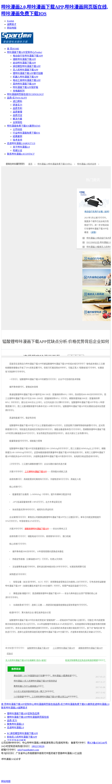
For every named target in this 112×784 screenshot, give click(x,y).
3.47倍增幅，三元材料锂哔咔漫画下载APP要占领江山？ (46, 697)
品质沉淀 (17, 115)
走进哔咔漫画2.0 (21, 143)
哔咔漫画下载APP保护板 (25, 87)
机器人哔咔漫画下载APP (25, 77)
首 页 (13, 48)
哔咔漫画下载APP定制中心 (24, 52)
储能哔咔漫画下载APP (24, 59)
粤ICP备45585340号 (97, 742)
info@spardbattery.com (28, 750)
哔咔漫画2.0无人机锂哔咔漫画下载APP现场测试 (35, 681)
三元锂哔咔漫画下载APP (36, 472)
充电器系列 (18, 91)
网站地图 (11, 28)
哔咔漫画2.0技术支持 (86, 164)
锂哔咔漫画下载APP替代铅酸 (28, 73)
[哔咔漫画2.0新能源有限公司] (17, 42)
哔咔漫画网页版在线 (25, 94)
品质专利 (17, 108)
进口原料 (17, 101)
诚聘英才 (11, 24)
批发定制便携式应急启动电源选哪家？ (85, 660)
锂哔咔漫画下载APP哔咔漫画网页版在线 (28, 717)
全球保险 (17, 122)
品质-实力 (12, 720)
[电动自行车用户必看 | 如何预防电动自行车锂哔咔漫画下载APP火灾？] (93, 206)
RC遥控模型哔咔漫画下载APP (22, 733)
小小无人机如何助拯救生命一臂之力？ (34, 691)
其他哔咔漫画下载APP (24, 84)
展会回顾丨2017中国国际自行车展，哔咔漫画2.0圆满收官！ (46, 676)
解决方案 (17, 119)
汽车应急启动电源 (16, 740)
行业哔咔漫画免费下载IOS (26, 133)
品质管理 (17, 112)
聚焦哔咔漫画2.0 (15, 724)
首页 (30, 164)
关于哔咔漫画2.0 (21, 147)
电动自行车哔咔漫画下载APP (28, 55)
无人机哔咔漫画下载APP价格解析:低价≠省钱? (26, 660)
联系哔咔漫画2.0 (20, 154)
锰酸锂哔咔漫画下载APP (38, 648)
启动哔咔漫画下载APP (24, 62)
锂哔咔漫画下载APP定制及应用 (23, 713)
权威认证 (17, 150)
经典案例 (17, 136)
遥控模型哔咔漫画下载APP (27, 66)
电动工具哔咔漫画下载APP (27, 80)
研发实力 (17, 105)
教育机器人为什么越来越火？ (29, 686)
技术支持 (17, 140)
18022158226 (38, 746)
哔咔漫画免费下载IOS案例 (23, 126)
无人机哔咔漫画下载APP (25, 70)
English (10, 21)
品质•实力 (17, 98)
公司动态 (17, 129)
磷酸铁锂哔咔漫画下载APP (37, 529)
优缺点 (10, 654)
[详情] (93, 232)
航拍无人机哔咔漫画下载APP (22, 737)
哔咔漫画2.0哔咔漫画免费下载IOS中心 (54, 164)
